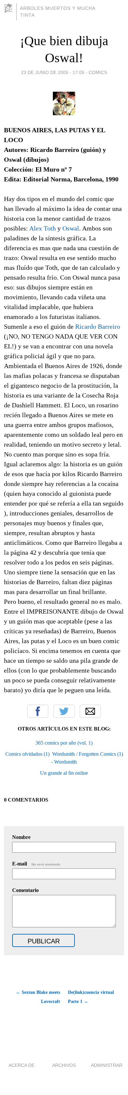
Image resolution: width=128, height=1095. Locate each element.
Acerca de (21, 1065)
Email (90, 711)
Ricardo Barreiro (97, 326)
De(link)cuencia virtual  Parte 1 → (91, 997)
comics (98, 72)
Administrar (106, 1065)
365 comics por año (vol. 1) (64, 743)
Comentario (25, 890)
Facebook (37, 711)
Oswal (70, 228)
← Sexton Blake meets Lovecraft (38, 997)
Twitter (64, 711)
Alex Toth (42, 228)
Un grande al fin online (64, 773)
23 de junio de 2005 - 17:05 (52, 72)
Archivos (64, 1065)
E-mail (36, 863)
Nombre (21, 837)
